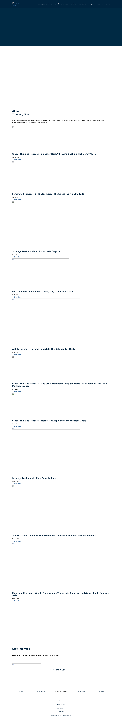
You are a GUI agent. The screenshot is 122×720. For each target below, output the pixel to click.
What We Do (64, 4)
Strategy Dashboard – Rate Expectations (34, 478)
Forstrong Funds (42, 4)
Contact (98, 4)
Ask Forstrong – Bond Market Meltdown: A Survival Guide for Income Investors (54, 535)
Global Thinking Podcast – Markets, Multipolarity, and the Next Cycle (49, 420)
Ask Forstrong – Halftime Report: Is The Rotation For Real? (43, 349)
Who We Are (54, 4)
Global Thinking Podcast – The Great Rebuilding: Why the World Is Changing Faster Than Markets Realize (59, 385)
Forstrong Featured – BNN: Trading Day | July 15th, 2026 (42, 291)
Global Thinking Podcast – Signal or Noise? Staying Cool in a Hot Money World (54, 154)
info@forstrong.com (70, 623)
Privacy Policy (41, 691)
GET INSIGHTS (100, 650)
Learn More (58, 65)
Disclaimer (101, 691)
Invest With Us (83, 4)
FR (103, 4)
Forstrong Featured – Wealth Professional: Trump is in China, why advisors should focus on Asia (60, 594)
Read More (17, 160)
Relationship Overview (61, 691)
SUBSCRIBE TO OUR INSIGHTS (97, 112)
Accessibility (81, 691)
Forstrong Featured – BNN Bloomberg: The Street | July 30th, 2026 (48, 194)
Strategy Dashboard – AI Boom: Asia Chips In (36, 251)
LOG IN (108, 4)
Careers (21, 691)
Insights (91, 4)
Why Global (73, 4)
